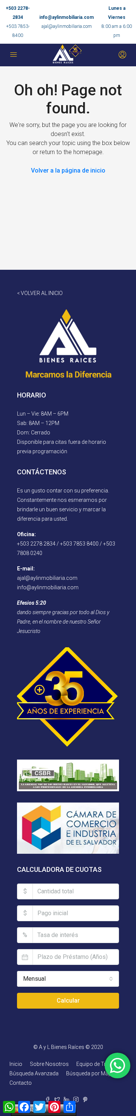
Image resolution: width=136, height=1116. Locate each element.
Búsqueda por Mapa (90, 1073)
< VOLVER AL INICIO (40, 293)
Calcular (68, 1000)
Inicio (15, 1064)
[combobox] (68, 979)
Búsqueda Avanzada (34, 1073)
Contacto (20, 1083)
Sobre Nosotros (49, 1064)
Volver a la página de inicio (68, 170)
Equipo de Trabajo (97, 1064)
